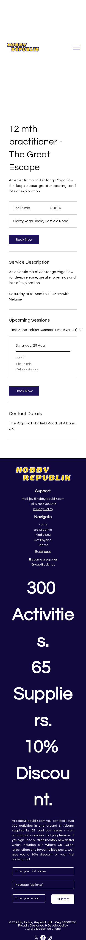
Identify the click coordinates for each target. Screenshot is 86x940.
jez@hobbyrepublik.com (46, 498)
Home (43, 524)
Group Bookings (43, 564)
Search (43, 545)
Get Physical (43, 540)
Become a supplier (43, 559)
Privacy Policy (43, 509)
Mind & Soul (43, 534)
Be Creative (43, 529)
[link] (24, 239)
